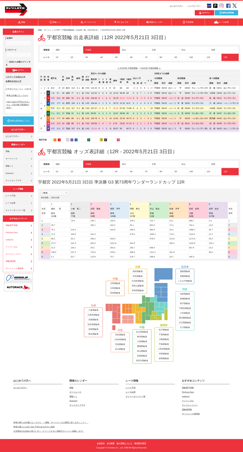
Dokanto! (10, 173)
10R (191, 57)
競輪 (8, 151)
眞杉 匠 (56, 88)
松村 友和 (56, 123)
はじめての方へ (177, 6)
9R (176, 57)
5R (116, 57)
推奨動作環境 (140, 443)
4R (101, 57)
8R (161, 57)
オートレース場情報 (14, 268)
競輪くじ (10, 166)
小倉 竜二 (56, 93)
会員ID (10, 38)
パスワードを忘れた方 (15, 77)
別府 (213, 50)
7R (146, 57)
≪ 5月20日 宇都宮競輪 (127, 68)
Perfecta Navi (12, 232)
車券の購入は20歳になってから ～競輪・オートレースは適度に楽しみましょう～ (50, 422)
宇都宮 (88, 50)
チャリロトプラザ (13, 180)
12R (225, 57)
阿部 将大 (56, 108)
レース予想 (10, 195)
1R (57, 57)
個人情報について (124, 443)
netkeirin (9, 240)
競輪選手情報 (12, 225)
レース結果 (10, 203)
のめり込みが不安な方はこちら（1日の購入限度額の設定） (18, 105)
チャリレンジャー (14, 254)
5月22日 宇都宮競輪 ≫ (150, 68)
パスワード (12, 50)
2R (72, 57)
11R (208, 57)
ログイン (20, 70)
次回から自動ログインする (18, 63)
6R (131, 57)
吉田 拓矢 (56, 128)
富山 (124, 50)
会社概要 (111, 443)
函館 (58, 50)
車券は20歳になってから (17, 95)
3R (86, 57)
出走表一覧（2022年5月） (87, 30)
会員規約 (101, 443)
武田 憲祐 (56, 98)
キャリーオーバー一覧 (15, 210)
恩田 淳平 (56, 103)
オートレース (11, 158)
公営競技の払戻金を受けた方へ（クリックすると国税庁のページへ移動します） (48, 431)
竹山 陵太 (56, 113)
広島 (154, 50)
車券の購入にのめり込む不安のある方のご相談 (34, 427)
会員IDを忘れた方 (13, 81)
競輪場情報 (11, 261)
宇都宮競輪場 (68, 30)
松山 (183, 50)
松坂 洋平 (56, 118)
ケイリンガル (12, 247)
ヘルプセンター (194, 6)
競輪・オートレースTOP (49, 30)
